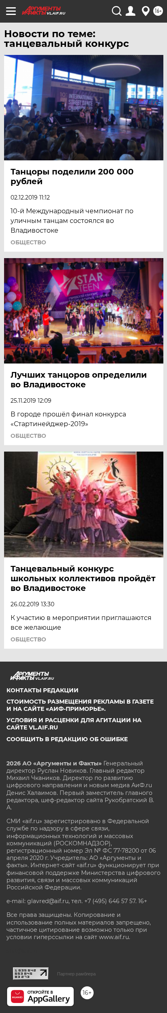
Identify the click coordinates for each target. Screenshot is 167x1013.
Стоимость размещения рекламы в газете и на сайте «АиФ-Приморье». (80, 705)
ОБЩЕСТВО (28, 242)
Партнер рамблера (76, 973)
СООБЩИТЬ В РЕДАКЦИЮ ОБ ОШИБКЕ (67, 739)
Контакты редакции (42, 690)
